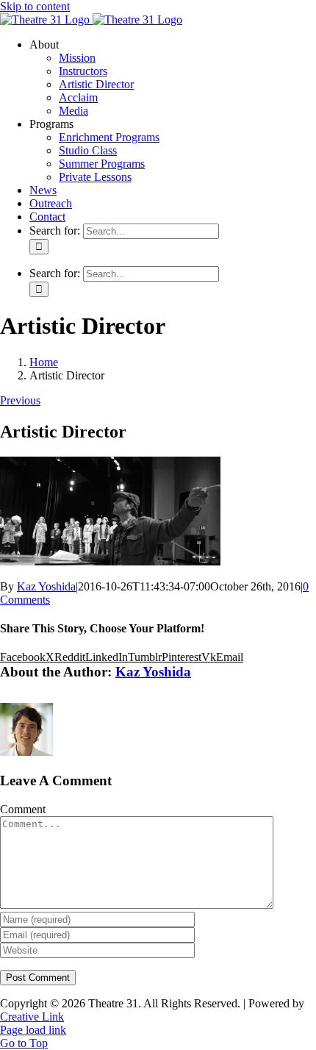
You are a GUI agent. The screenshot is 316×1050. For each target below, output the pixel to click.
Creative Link (32, 1016)
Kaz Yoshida (46, 586)
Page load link (33, 1030)
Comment (23, 809)
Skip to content (35, 6)
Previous (20, 400)
